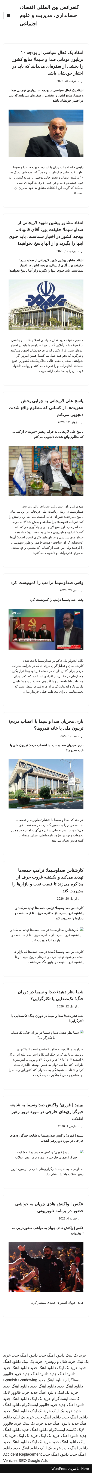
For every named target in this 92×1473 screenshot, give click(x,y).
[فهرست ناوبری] (8, 15)
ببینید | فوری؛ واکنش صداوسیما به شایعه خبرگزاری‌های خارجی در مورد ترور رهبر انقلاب (46, 1111)
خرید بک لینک (76, 1355)
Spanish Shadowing (20, 1380)
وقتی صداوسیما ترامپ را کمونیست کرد (47, 582)
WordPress (59, 1468)
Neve (85, 1468)
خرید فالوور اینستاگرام (40, 1405)
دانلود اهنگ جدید (52, 1355)
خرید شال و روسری (60, 1361)
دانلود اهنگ (70, 1435)
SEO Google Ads (33, 1460)
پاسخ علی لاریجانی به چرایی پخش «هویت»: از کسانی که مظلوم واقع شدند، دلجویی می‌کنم (46, 407)
